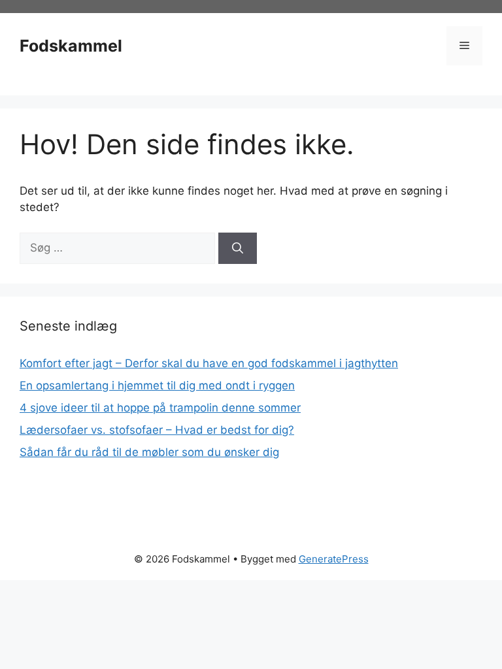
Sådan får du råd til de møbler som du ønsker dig (149, 452)
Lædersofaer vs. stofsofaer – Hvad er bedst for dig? (157, 429)
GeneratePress (334, 559)
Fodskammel (71, 46)
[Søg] (237, 248)
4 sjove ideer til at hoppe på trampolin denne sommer (160, 407)
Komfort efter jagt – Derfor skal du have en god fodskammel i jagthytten (209, 363)
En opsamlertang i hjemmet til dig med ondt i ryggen (157, 385)
